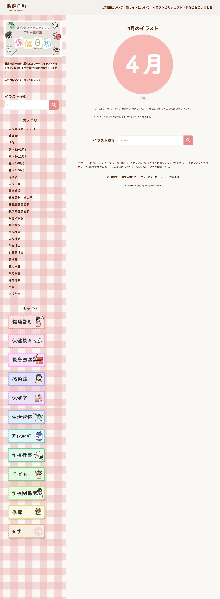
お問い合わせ (129, 177)
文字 (143, 98)
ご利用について (112, 7)
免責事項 (174, 177)
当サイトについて (138, 7)
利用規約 (112, 177)
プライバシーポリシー (153, 177)
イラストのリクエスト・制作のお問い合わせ (183, 7)
